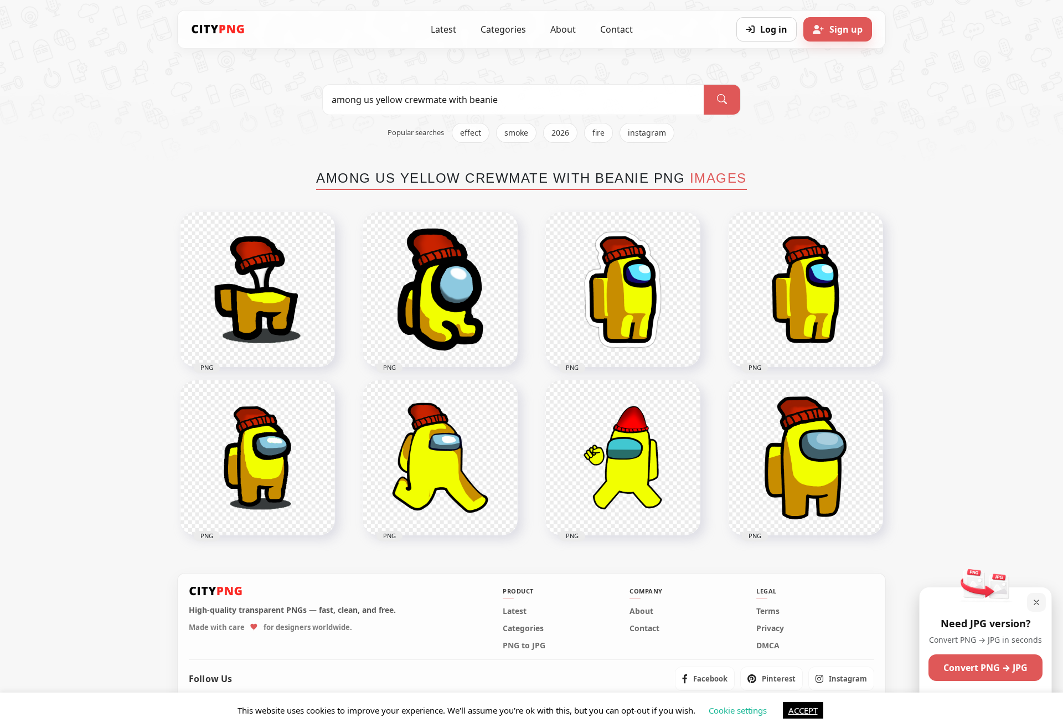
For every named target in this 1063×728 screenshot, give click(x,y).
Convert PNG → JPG (985, 668)
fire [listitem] (598, 132)
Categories (503, 29)
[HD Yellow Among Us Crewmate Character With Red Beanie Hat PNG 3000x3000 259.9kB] (805, 457)
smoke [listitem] (516, 132)
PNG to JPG (524, 645)
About (563, 29)
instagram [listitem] (647, 132)
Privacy (770, 628)
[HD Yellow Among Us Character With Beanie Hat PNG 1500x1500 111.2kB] (257, 457)
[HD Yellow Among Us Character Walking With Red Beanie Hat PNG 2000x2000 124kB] (440, 457)
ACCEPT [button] (803, 710)
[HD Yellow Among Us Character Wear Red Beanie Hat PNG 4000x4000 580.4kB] (622, 457)
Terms (768, 611)
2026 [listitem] (560, 132)
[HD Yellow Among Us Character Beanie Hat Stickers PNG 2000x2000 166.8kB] (622, 289)
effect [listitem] (470, 132)
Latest (443, 29)
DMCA (768, 645)
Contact (616, 29)
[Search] (722, 100)
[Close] (1036, 602)
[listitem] (705, 679)
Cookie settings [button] (738, 710)
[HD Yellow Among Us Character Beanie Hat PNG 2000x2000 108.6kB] (805, 289)
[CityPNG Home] (218, 29)
